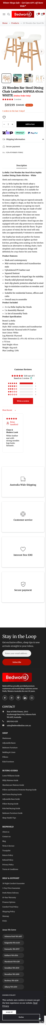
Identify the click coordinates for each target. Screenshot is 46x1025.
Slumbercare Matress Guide (13, 785)
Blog (4, 841)
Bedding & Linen (8, 752)
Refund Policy (7, 860)
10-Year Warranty (9, 897)
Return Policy (7, 855)
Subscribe (17, 662)
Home (5, 23)
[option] (23, 50)
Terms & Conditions (10, 869)
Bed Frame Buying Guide (12, 794)
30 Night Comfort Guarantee (13, 883)
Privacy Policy (8, 865)
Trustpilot (6, 851)
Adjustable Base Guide (11, 799)
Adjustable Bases (9, 743)
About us (5, 832)
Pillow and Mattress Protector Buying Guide (19, 790)
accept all (9, 1012)
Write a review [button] (23, 401)
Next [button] (41, 51)
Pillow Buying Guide (10, 804)
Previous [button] (4, 51)
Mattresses (6, 738)
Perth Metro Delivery (10, 893)
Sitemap (5, 916)
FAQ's (4, 921)
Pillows (5, 757)
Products (15, 23)
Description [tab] (21, 165)
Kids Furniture (8, 762)
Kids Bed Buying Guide (11, 808)
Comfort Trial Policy (10, 907)
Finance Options (8, 902)
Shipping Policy (8, 911)
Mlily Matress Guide (10, 780)
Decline (21, 1017)
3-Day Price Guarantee (11, 888)
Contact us (6, 836)
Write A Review (8, 846)
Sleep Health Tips (9, 818)
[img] (11, 419)
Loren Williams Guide (10, 776)
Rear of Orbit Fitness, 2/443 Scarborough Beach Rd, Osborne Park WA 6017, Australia (21, 714)
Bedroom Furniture (9, 748)
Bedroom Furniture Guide (12, 813)
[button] (8, 99)
